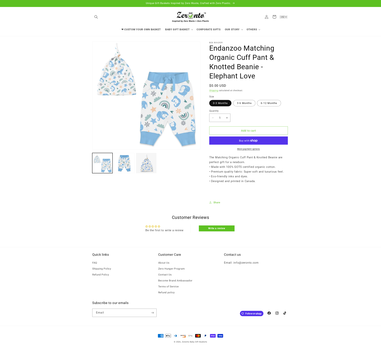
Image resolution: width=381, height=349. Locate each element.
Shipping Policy (101, 268)
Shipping (213, 90)
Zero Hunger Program (171, 268)
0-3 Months (220, 103)
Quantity (214, 111)
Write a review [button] (216, 228)
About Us (164, 262)
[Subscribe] (152, 313)
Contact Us (165, 274)
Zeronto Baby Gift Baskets (194, 342)
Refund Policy (100, 274)
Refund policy (166, 292)
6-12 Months (269, 103)
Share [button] (216, 202)
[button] (96, 17)
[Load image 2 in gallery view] (124, 163)
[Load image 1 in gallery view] (102, 163)
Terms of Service (168, 286)
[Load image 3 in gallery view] (146, 163)
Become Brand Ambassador (175, 280)
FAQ (94, 262)
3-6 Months (244, 103)
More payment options (248, 149)
